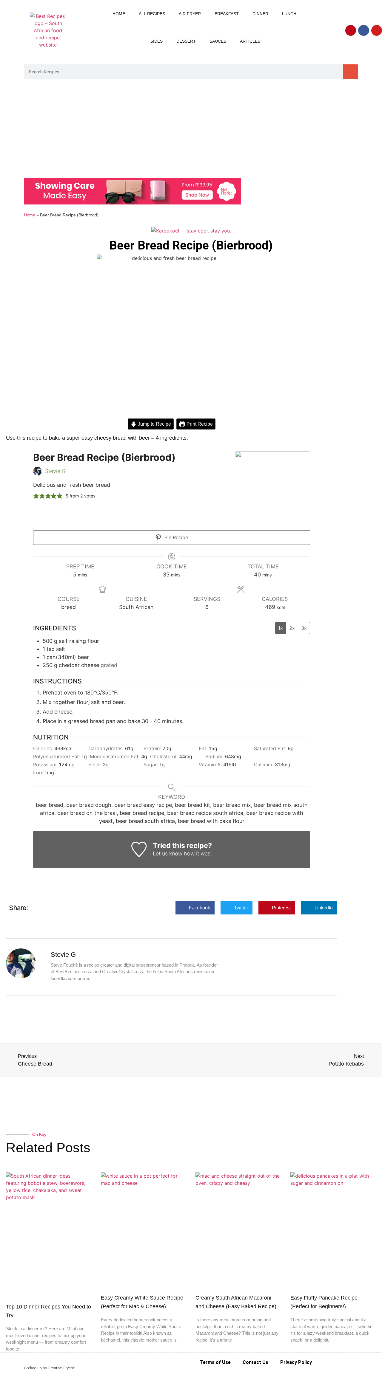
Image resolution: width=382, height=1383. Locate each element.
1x (280, 628)
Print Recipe (199, 424)
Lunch (289, 13)
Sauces (218, 41)
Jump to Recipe (154, 424)
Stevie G (55, 471)
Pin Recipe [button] (175, 537)
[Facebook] (363, 30)
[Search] (350, 71)
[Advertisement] (191, 130)
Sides (156, 41)
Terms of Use (215, 1362)
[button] (36, 496)
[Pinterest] (350, 30)
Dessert (186, 41)
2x (292, 628)
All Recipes (152, 13)
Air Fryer (190, 13)
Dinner (260, 13)
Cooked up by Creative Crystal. (50, 1368)
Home (119, 13)
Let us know (167, 853)
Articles (250, 41)
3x (304, 628)
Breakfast (227, 13)
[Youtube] (376, 30)
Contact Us (255, 1362)
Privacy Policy (296, 1362)
